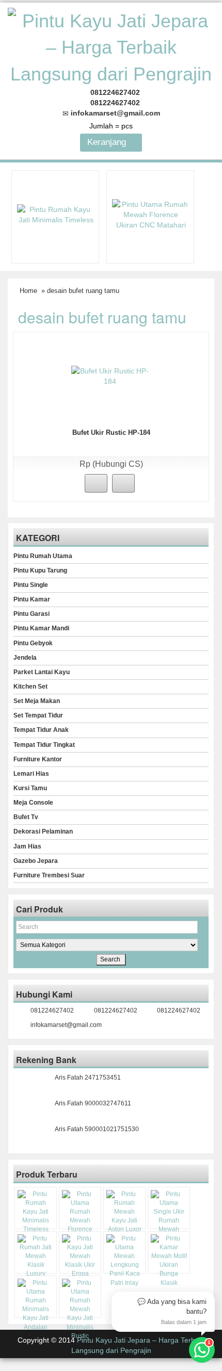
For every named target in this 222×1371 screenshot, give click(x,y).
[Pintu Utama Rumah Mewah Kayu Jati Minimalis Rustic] (80, 1310)
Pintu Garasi (31, 613)
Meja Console (33, 802)
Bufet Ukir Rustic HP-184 (111, 432)
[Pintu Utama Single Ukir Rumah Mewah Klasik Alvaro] (169, 1216)
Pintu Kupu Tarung (40, 570)
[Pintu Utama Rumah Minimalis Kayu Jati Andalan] (36, 1305)
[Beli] (96, 483)
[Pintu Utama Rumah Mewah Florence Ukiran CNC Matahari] (150, 213)
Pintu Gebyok (33, 643)
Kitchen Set (30, 686)
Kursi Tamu (30, 788)
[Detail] (123, 483)
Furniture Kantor (37, 759)
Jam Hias (27, 846)
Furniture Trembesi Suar (49, 875)
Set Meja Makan (36, 701)
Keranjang (108, 142)
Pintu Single (30, 585)
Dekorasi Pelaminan (43, 831)
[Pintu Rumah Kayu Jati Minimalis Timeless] (55, 213)
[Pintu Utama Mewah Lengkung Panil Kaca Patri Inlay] (124, 1260)
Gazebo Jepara (35, 860)
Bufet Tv (25, 817)
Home (28, 291)
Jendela (25, 657)
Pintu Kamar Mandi (41, 628)
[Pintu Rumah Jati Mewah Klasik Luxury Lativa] (36, 1260)
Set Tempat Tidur (38, 715)
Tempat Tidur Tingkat (44, 744)
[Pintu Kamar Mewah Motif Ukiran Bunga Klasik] (169, 1260)
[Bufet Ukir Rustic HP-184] (110, 375)
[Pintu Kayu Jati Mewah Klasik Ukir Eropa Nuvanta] (80, 1260)
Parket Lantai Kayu (41, 672)
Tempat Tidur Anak (41, 729)
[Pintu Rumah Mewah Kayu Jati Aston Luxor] (124, 1212)
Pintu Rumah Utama (42, 556)
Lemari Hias (31, 773)
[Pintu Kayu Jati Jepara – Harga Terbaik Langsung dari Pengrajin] (111, 46)
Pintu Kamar (31, 599)
